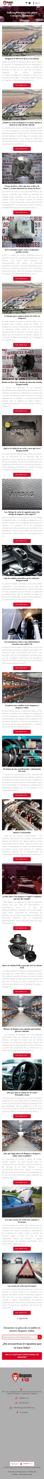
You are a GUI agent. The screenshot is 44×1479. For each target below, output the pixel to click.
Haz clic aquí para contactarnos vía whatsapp (22, 1355)
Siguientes (23, 1318)
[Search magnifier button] (40, 1337)
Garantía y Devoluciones (17, 1472)
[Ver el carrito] (28, 3)
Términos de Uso (25, 1474)
